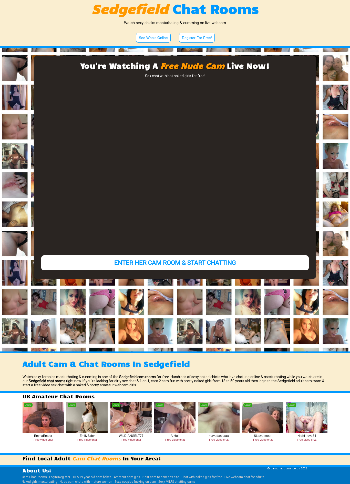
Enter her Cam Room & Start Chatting (175, 262)
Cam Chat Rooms (34, 477)
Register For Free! (197, 38)
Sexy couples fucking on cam (135, 481)
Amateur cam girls (127, 477)
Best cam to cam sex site (160, 477)
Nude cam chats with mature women (86, 481)
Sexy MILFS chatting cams (176, 481)
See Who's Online (153, 38)
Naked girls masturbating (39, 481)
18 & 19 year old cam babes (92, 477)
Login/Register (59, 477)
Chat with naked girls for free (201, 477)
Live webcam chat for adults (244, 477)
